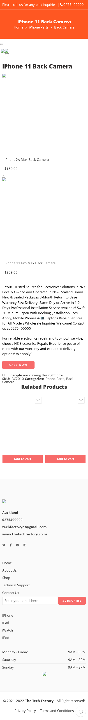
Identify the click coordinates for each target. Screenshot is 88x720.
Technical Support (16, 585)
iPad (5, 623)
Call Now (18, 365)
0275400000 (73, 4)
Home (18, 27)
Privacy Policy (25, 711)
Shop (6, 578)
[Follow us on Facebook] (11, 545)
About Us (9, 570)
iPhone (7, 615)
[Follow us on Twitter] (3, 545)
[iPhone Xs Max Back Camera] (4, 72)
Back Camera (64, 27)
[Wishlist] (7, 56)
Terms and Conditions (57, 711)
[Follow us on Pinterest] (17, 545)
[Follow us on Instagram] (24, 545)
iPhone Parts (39, 27)
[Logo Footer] (18, 499)
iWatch (7, 630)
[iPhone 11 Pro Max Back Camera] (4, 175)
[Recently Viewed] (81, 712)
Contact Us (10, 593)
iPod (5, 638)
